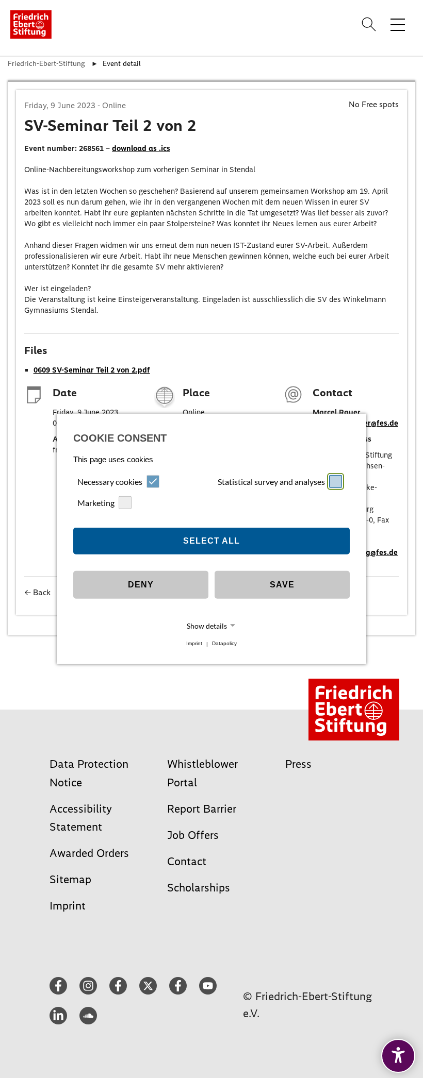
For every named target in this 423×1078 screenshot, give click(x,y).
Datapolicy (224, 644)
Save (282, 584)
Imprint (194, 644)
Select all (211, 540)
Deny (141, 584)
